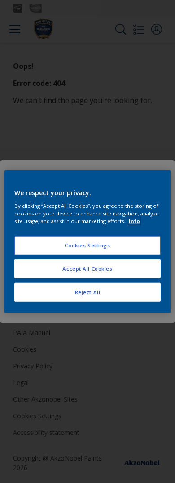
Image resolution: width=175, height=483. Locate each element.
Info (134, 220)
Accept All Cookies (87, 268)
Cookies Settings (87, 245)
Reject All (88, 291)
